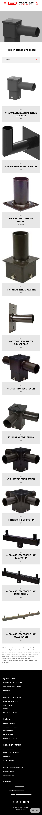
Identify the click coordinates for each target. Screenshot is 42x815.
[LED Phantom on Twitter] (17, 802)
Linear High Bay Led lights (13, 767)
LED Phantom (25, 807)
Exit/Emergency (9, 734)
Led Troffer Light (9, 771)
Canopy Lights (8, 760)
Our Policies (8, 705)
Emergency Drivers (10, 738)
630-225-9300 (19, 786)
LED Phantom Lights (10, 701)
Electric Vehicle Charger (12, 683)
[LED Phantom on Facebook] (13, 802)
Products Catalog (10, 712)
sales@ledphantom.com (16, 790)
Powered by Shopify (21, 809)
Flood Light (7, 764)
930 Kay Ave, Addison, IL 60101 (21, 794)
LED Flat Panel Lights (11, 752)
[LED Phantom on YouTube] (24, 802)
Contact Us (7, 694)
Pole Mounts (8, 730)
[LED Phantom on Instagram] (21, 802)
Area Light (7, 756)
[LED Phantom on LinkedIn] (28, 802)
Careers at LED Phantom (12, 697)
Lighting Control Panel (12, 749)
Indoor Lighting (9, 723)
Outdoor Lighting (10, 727)
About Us (6, 690)
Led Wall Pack (8, 775)
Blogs (5, 709)
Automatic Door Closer (12, 686)
